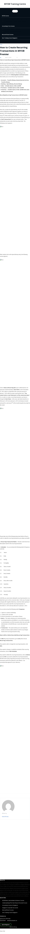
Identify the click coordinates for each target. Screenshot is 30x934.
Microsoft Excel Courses (8, 910)
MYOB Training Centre (15, 4)
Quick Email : (8, 920)
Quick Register (6, 924)
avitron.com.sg (13, 927)
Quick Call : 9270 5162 (5, 918)
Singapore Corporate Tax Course (13, 31)
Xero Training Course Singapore (9, 912)
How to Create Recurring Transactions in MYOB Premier (14, 51)
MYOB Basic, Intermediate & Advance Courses (16, 19)
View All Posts (5, 816)
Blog (1, 44)
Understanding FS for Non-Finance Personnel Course (15, 22)
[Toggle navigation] (15, 11)
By (0, 57)
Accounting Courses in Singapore (12, 29)
